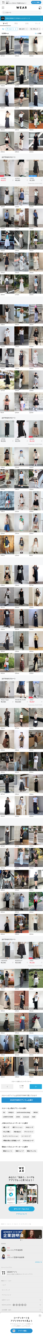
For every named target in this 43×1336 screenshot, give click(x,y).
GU (4, 1112)
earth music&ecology (23, 1112)
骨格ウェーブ (20, 1151)
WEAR (2, 1224)
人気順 (39, 33)
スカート (9, 1224)
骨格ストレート (7, 1151)
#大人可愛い (6, 1132)
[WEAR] (21, 8)
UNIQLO (10, 1112)
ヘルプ (4, 1285)
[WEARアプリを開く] (40, 8)
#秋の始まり (17, 1132)
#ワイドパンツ (28, 1132)
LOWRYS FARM (8, 1117)
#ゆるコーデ (29, 1127)
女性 (27, 23)
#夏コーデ (6, 1127)
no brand (26, 1117)
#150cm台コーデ (28, 1140)
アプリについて (21, 1214)
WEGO (36, 1112)
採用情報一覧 (38, 1262)
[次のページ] (36, 1086)
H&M (33, 1117)
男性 (16, 23)
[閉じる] (40, 1315)
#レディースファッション (10, 1136)
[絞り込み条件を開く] (3, 29)
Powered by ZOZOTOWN (35, 183)
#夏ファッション (17, 1127)
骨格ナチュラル (31, 1151)
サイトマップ (6, 1290)
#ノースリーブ (26, 1136)
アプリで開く (36, 2)
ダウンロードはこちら (21, 1209)
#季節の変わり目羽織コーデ (11, 1140)
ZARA (18, 1117)
